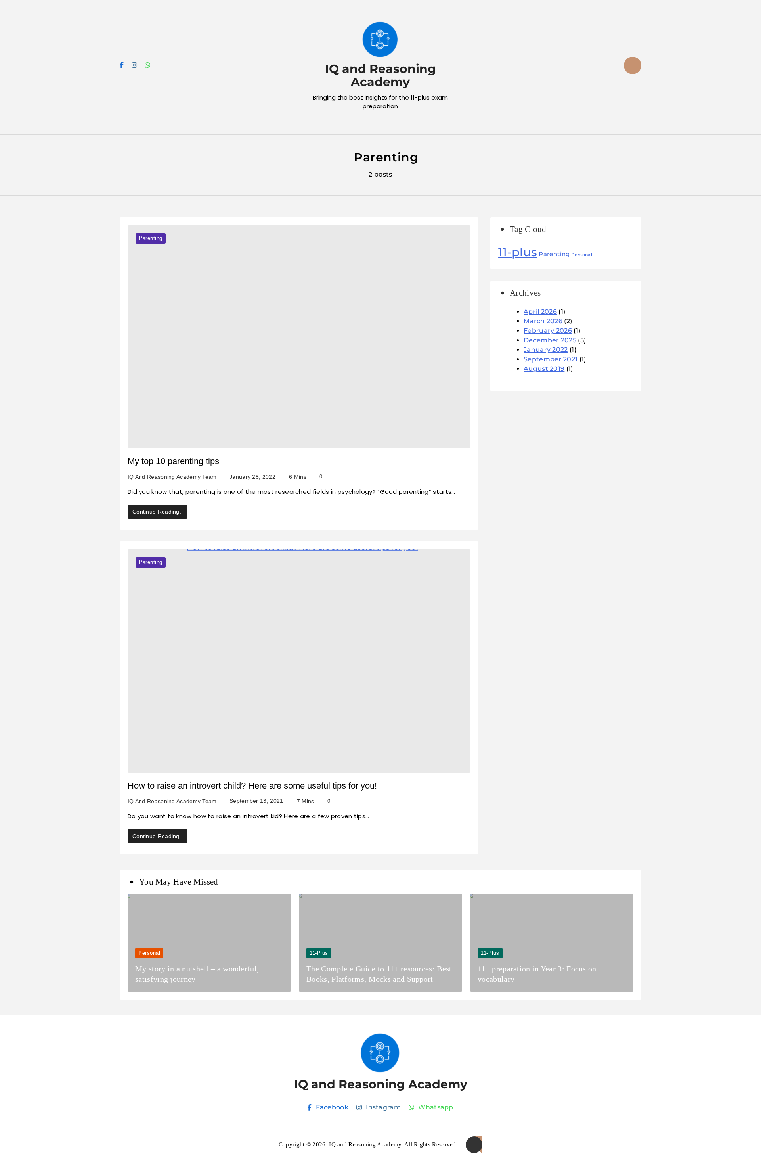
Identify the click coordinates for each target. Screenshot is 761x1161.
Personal (581, 254)
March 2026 (543, 321)
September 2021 (550, 359)
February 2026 (548, 330)
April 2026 (540, 311)
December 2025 (550, 340)
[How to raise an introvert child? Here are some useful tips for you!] (299, 660)
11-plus (517, 252)
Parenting (151, 238)
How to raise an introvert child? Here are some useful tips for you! (252, 786)
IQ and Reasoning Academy (380, 75)
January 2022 (546, 349)
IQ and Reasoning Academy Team (172, 477)
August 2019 (544, 368)
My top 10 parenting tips (173, 461)
